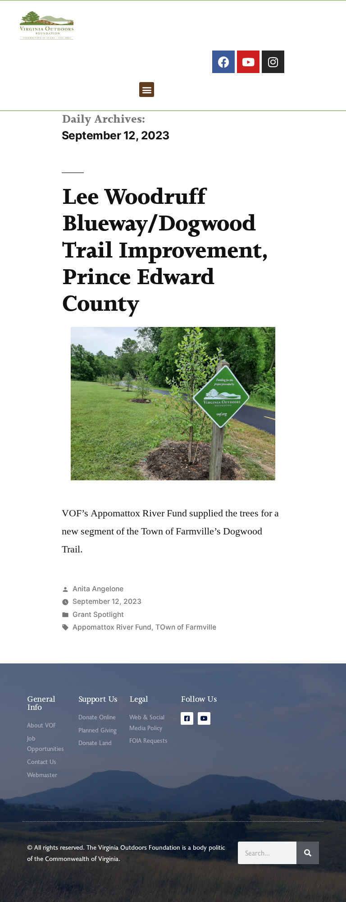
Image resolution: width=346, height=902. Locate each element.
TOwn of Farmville (185, 627)
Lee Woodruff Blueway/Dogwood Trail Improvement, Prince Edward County (165, 249)
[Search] (307, 853)
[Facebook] (223, 62)
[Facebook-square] (187, 718)
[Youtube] (248, 62)
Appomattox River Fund (112, 627)
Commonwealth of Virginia (81, 858)
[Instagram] (273, 62)
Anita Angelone (98, 588)
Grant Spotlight (98, 614)
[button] (146, 89)
